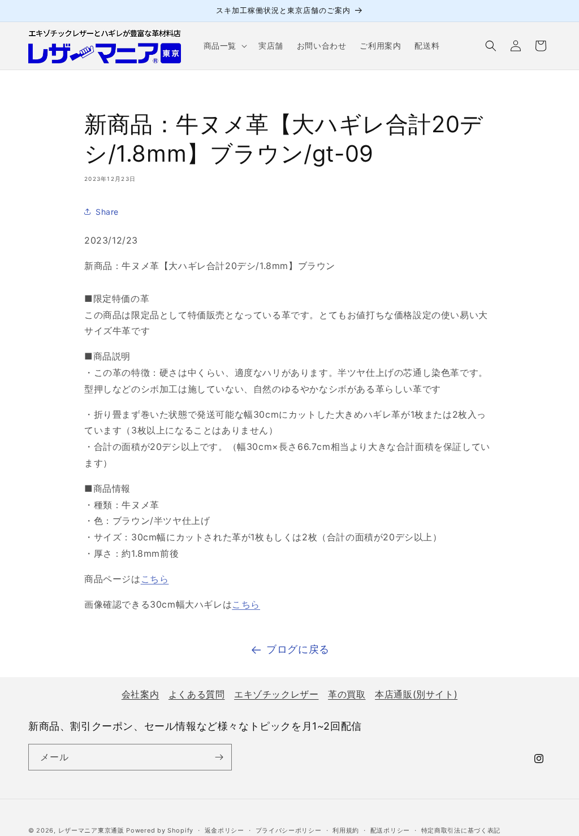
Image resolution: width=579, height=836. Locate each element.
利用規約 (345, 830)
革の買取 (346, 694)
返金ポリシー (224, 830)
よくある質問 (196, 694)
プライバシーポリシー (289, 830)
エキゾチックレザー (276, 694)
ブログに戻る (298, 649)
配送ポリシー (390, 830)
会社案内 (140, 694)
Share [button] (107, 211)
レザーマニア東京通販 (91, 830)
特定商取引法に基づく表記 (460, 830)
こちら (155, 578)
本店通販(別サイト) (416, 694)
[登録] (218, 757)
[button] (224, 46)
